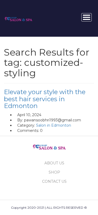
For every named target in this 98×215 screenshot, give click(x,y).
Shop (54, 172)
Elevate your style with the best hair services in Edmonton (44, 99)
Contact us (54, 181)
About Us (54, 163)
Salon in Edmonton (53, 125)
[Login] (70, 17)
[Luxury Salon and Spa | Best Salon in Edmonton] (18, 18)
